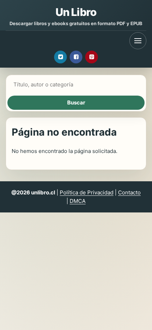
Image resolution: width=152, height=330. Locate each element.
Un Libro (76, 12)
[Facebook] (76, 57)
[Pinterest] (91, 57)
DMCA (78, 201)
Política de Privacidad (86, 192)
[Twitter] (60, 57)
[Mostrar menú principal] (137, 40)
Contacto (129, 192)
